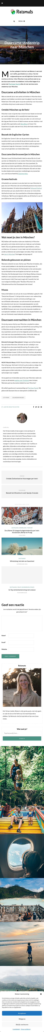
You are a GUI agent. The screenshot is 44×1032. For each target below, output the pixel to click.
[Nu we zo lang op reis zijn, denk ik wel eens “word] (22, 900)
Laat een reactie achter (11, 407)
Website (4, 649)
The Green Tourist (14, 84)
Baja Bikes (24, 124)
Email (4, 642)
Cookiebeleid (16, 1029)
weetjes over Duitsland (22, 380)
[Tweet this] (36, 407)
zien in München (9, 254)
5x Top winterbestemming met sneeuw (22, 590)
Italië (19, 587)
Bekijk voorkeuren (22, 1024)
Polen (32, 587)
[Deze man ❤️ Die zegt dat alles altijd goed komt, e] (22, 988)
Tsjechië (29, 527)
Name (4, 635)
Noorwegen (25, 587)
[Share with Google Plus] (38, 407)
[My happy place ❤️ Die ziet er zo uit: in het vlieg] (22, 856)
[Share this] (33, 407)
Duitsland (22, 39)
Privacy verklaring (25, 1029)
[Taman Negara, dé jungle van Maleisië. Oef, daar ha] (22, 768)
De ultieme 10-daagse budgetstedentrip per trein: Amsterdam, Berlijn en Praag (22, 531)
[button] (41, 994)
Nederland (22, 527)
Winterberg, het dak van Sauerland (22, 561)
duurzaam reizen (18, 397)
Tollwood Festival (36, 188)
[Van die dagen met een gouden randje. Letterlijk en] (22, 944)
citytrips (6, 397)
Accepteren (22, 1013)
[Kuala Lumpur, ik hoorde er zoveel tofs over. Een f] (22, 812)
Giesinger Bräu (23, 173)
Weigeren (22, 1019)
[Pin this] (41, 407)
